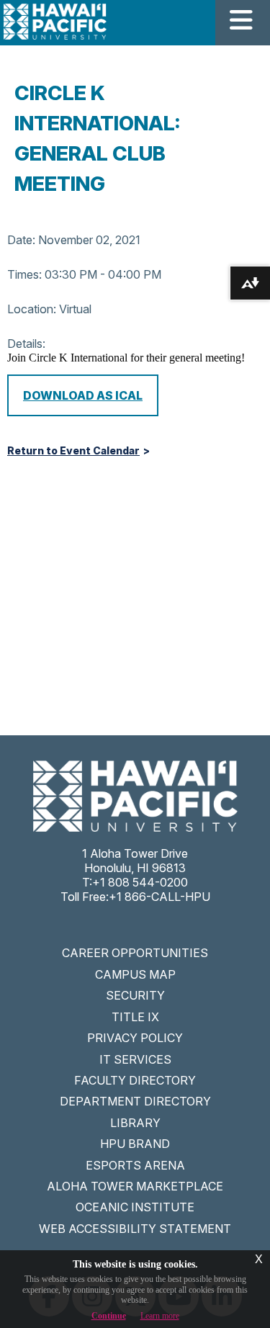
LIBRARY (135, 1123)
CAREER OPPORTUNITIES (135, 953)
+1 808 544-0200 (140, 882)
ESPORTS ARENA (135, 1165)
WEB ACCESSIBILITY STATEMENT (135, 1228)
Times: (24, 274)
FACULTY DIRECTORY (135, 1080)
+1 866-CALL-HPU (159, 896)
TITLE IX (135, 1017)
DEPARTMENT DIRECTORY (135, 1101)
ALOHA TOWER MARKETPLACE (135, 1186)
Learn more (159, 1316)
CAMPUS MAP (135, 974)
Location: (31, 309)
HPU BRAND (135, 1143)
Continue (108, 1316)
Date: (21, 240)
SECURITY (135, 995)
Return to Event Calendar (73, 451)
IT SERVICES (135, 1059)
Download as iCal (83, 395)
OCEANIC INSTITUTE (135, 1207)
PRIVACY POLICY (135, 1038)
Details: (26, 343)
